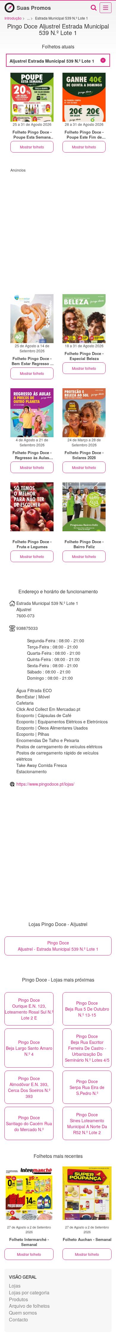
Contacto (18, 1319)
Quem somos (23, 1312)
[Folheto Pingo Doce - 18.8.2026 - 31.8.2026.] (84, 318)
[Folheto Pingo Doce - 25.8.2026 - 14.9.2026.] (32, 318)
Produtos (18, 1299)
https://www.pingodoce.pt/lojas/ (45, 784)
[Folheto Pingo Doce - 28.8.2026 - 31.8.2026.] (84, 97)
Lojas (15, 1285)
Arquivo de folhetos (29, 1305)
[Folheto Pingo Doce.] (32, 506)
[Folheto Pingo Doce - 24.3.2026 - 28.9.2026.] (84, 412)
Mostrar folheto (32, 146)
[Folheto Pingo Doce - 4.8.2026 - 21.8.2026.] (32, 412)
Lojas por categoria (29, 1292)
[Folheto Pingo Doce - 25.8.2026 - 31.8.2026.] (32, 97)
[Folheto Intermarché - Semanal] (29, 1193)
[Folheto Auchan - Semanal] (87, 1193)
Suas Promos (34, 8)
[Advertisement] (58, 230)
